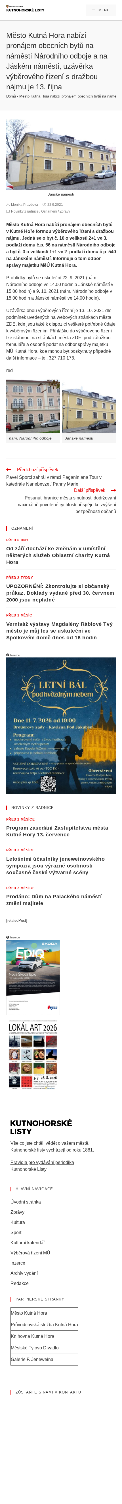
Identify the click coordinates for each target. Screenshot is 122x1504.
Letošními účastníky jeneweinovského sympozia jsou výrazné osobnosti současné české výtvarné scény (55, 865)
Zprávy (65, 211)
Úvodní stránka (25, 1202)
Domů (11, 96)
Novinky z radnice (25, 211)
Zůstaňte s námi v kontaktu (48, 1392)
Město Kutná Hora (29, 1313)
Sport (15, 1232)
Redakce (19, 1283)
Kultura (17, 1222)
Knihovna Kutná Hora (32, 1336)
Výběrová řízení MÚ (30, 1252)
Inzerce (17, 1263)
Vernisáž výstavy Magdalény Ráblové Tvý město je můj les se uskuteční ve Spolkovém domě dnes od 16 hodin (59, 630)
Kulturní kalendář (27, 1242)
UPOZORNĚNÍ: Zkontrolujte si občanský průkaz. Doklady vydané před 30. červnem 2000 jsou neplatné (60, 593)
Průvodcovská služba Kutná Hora (44, 1324)
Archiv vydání (24, 1273)
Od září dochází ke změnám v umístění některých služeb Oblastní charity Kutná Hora (58, 555)
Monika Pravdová (24, 205)
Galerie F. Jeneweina (32, 1359)
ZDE (11, 324)
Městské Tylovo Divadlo (35, 1347)
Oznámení (49, 211)
